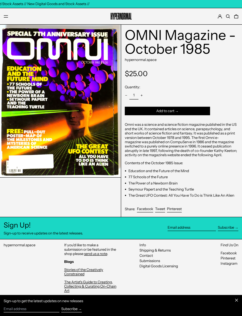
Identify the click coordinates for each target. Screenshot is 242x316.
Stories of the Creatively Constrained (83, 271)
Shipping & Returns (155, 250)
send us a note (95, 254)
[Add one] (141, 95)
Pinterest (228, 258)
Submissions (149, 261)
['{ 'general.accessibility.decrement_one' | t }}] (126, 95)
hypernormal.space (141, 60)
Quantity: (132, 87)
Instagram (229, 263)
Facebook (229, 253)
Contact (146, 255)
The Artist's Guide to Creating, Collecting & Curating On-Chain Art (90, 286)
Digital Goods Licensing (158, 266)
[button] (228, 16)
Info (142, 245)
